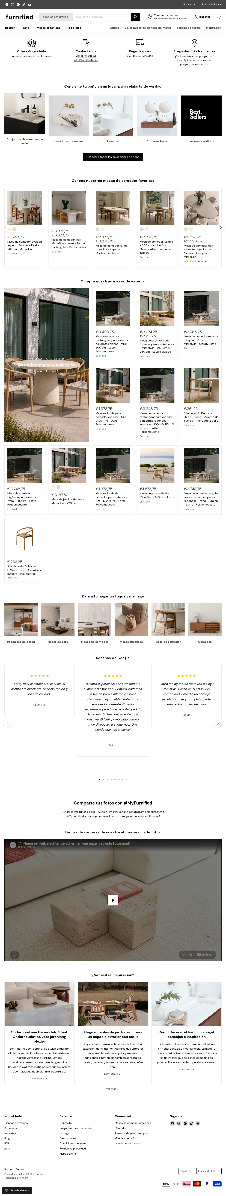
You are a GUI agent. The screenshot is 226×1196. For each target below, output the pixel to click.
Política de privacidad (73, 1148)
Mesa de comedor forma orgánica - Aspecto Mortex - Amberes (111, 249)
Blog (7, 1138)
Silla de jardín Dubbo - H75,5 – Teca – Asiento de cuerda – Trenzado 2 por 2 (201, 417)
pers (7, 1148)
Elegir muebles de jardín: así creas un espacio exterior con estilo (113, 1034)
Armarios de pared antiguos (131, 1133)
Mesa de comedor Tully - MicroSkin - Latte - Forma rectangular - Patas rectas (69, 243)
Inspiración (214, 28)
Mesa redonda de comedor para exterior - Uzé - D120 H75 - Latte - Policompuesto (112, 499)
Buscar (8, 1169)
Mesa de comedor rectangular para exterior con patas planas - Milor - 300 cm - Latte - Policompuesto (112, 344)
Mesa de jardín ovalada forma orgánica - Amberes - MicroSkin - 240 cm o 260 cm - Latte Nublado (157, 346)
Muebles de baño (125, 1138)
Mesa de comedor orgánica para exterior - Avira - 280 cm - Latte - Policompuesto (22, 499)
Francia (210, 4)
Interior (10, 28)
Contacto (66, 1123)
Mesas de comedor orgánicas (133, 1123)
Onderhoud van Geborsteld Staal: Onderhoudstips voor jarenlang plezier (39, 1037)
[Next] (220, 227)
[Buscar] (135, 17)
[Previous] (5, 227)
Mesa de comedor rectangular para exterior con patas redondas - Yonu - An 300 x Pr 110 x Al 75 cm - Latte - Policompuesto (157, 422)
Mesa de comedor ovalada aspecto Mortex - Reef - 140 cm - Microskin (24, 245)
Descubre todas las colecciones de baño (113, 157)
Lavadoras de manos (127, 1143)
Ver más (111, 1089)
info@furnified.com (86, 60)
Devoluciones (68, 1138)
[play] (113, 900)
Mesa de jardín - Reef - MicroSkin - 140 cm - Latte (157, 495)
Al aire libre (74, 28)
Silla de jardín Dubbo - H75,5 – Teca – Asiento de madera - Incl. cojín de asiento (24, 572)
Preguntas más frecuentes (76, 1128)
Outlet (114, 28)
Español (187, 4)
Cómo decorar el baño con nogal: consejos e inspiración (186, 1034)
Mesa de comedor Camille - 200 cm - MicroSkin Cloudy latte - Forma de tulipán (156, 247)
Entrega (64, 1133)
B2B (6, 1143)
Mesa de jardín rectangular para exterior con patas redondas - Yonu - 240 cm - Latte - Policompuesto (201, 499)
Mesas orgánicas (48, 28)
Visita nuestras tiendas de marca (147, 28)
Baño (26, 28)
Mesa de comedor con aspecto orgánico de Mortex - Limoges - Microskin (198, 251)
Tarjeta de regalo (189, 28)
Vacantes (10, 1133)
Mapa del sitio (68, 1153)
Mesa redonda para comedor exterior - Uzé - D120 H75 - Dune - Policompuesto (112, 418)
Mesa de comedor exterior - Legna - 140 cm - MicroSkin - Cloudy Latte (201, 340)
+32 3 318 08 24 (86, 56)
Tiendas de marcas (16, 1123)
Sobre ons (10, 1128)
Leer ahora (38, 1078)
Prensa (20, 1169)
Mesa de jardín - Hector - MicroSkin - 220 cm (68, 501)
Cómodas (121, 1128)
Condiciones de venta (73, 1143)
